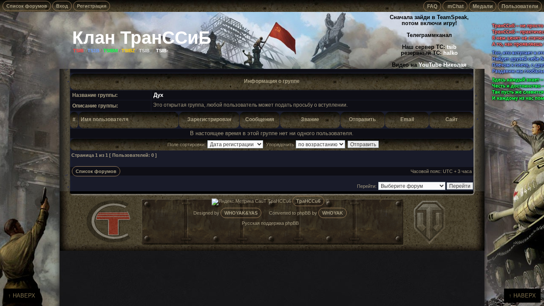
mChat (455, 6)
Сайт (451, 119)
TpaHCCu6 (308, 201)
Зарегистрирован (209, 119)
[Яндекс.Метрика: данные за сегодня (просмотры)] (233, 201)
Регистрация (91, 5)
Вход (62, 5)
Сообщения (259, 119)
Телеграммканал (429, 35)
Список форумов (26, 5)
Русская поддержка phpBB (270, 223)
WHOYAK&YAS (241, 212)
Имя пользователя (104, 119)
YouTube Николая (443, 65)
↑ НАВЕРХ (21, 295)
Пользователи (520, 6)
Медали (483, 6)
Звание (310, 119)
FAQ (432, 6)
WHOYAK (332, 212)
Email (407, 119)
